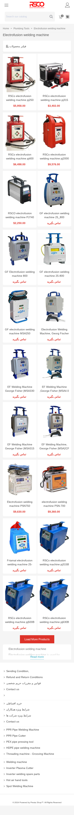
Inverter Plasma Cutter (19, 767)
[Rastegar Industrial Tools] (37, 5)
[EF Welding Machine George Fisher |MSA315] (20, 421)
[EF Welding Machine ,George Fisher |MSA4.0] (54, 364)
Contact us (12, 689)
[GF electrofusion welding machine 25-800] (54, 249)
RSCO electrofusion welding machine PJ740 (20, 215)
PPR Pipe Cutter (16, 735)
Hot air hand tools (17, 780)
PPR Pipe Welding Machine (22, 729)
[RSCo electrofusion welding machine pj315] (54, 73)
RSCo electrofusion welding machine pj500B (19, 619)
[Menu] (6, 4)
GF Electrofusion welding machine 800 (20, 273)
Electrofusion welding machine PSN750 (19, 503)
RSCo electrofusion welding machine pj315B (54, 562)
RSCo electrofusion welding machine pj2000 (54, 156)
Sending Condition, (17, 671)
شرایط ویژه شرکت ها (18, 715)
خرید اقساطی (14, 703)
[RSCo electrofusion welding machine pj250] (20, 73)
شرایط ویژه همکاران (18, 709)
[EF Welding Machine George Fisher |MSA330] (20, 364)
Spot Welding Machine (19, 786)
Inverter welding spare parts (23, 774)
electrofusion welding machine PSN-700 (54, 503)
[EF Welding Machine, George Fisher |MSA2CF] (54, 421)
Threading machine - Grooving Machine (30, 753)
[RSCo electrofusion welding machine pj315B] (54, 537)
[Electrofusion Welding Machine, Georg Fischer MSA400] (54, 306)
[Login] (67, 4)
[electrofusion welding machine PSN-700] (54, 479)
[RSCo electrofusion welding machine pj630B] (54, 595)
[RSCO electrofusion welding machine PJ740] (20, 190)
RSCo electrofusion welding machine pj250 (20, 97)
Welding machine (16, 761)
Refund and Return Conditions (24, 677)
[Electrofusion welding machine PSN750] (20, 479)
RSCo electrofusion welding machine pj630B (54, 619)
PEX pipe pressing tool (19, 741)
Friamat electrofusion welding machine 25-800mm (19, 564)
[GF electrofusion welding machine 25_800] (54, 190)
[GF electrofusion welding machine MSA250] (20, 306)
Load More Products (37, 639)
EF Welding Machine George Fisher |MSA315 (19, 446)
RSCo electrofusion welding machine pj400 (20, 156)
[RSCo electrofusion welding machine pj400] (20, 131)
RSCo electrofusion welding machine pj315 (54, 97)
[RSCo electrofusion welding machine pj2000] (54, 131)
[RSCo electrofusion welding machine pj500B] (20, 595)
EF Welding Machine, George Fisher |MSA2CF (54, 446)
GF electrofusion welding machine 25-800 (54, 273)
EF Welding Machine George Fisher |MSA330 (19, 388)
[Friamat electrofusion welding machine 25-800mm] (20, 537)
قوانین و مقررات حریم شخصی (23, 683)
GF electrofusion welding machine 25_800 (54, 215)
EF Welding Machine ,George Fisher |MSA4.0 (54, 388)
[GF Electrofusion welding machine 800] (20, 249)
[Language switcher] (67, 16)
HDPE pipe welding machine (23, 747)
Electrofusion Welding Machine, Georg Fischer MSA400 (54, 333)
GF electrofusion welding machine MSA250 (20, 331)
